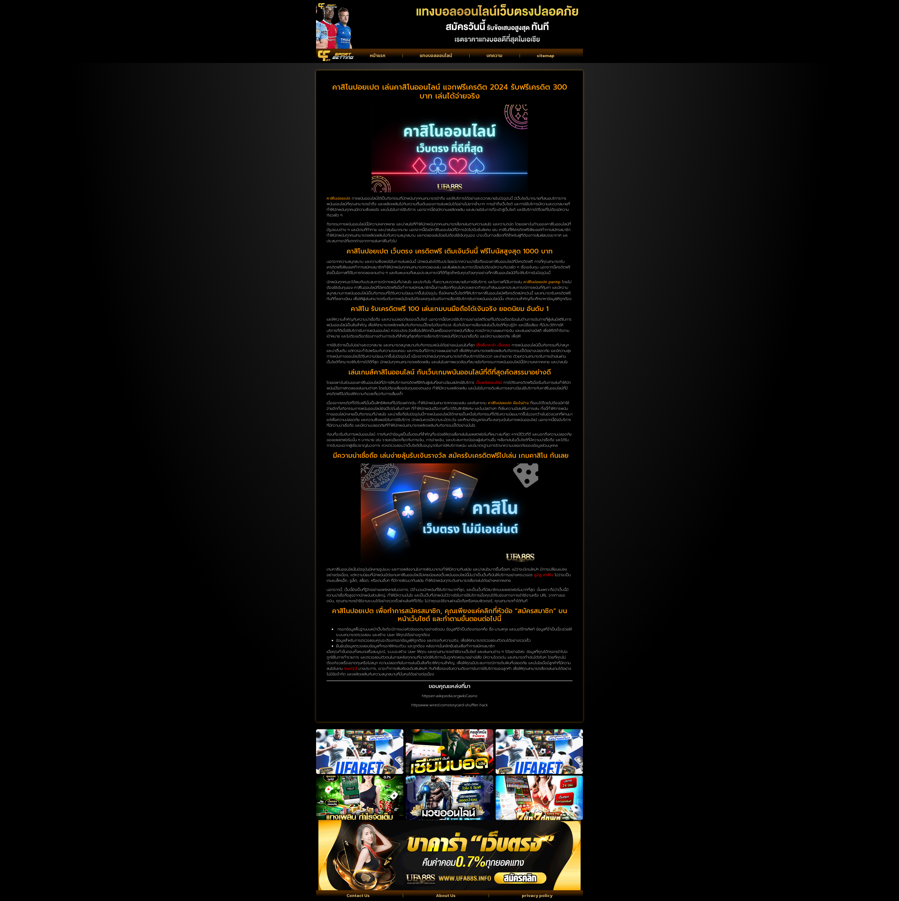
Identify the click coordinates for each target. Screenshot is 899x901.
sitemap (545, 55)
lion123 (350, 668)
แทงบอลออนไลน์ (436, 55)
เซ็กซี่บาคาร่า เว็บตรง (493, 345)
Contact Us (358, 895)
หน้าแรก (377, 55)
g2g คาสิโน (543, 575)
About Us (446, 895)
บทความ (494, 55)
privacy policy (537, 895)
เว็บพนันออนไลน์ (489, 382)
